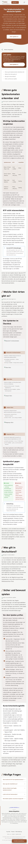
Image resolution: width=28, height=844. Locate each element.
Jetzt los (14, 2)
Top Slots (8, 831)
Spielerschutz (18, 834)
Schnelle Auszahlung (19, 841)
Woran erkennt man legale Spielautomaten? (10, 789)
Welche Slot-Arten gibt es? (11, 74)
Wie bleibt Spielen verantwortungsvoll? (13, 798)
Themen (13, 831)
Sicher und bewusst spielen (11, 78)
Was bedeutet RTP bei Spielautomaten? (13, 779)
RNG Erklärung (18, 831)
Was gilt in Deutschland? (10, 76)
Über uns (9, 834)
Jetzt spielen (13, 36)
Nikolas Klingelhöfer (14, 811)
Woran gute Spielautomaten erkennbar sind (14, 72)
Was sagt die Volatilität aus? (10, 783)
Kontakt (13, 834)
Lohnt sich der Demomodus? (10, 794)
